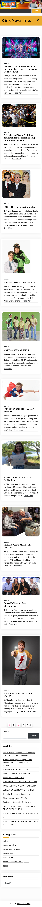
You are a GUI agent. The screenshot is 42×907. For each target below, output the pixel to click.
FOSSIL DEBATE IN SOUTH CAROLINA (17, 479)
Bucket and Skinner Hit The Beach (17, 802)
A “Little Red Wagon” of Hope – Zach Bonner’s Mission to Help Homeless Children (20, 138)
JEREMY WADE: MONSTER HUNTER (17, 546)
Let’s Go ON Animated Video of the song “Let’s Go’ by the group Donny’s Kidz (20, 69)
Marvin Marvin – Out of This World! (18, 695)
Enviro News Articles (11, 849)
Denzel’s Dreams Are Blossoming (15, 604)
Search (6, 731)
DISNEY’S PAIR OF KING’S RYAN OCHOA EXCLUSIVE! (20, 823)
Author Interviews (10, 845)
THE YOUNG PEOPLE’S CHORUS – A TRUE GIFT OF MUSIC (19, 807)
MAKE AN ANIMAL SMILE (16, 350)
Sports (5, 866)
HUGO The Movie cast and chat (20, 207)
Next (29, 725)
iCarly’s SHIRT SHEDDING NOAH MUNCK (20, 813)
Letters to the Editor (10, 857)
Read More (18, 93)
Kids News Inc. (16, 20)
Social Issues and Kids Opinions (16, 862)
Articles (6, 63)
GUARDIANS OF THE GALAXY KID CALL (19, 410)
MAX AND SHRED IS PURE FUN (19, 282)
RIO (4, 817)
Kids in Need (8, 853)
